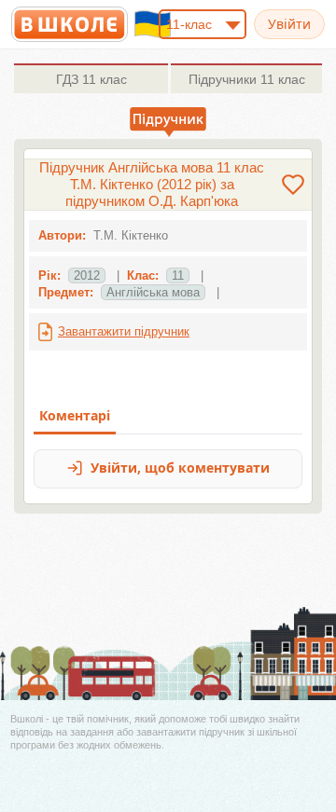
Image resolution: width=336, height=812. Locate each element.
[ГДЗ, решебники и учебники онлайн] (69, 24)
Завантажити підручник (123, 331)
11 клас (91, 79)
